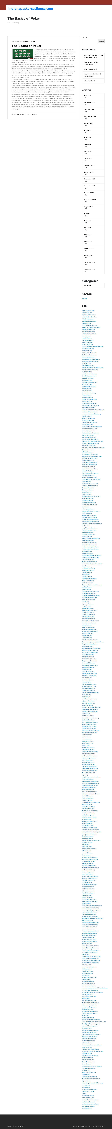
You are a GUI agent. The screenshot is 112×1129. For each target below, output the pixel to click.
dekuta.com (85, 975)
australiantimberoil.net (89, 437)
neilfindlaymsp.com (88, 815)
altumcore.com (86, 851)
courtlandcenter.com (88, 813)
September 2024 (90, 116)
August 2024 (88, 123)
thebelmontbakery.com (89, 355)
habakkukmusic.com (88, 893)
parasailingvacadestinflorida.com (92, 1051)
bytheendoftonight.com (89, 610)
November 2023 (89, 186)
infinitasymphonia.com (89, 684)
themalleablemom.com (89, 724)
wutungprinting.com (88, 764)
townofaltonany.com (88, 773)
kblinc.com (85, 507)
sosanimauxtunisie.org (89, 393)
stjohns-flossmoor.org (89, 787)
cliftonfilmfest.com (88, 471)
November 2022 (89, 269)
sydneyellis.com (87, 551)
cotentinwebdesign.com (89, 429)
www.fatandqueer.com (89, 927)
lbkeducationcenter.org (89, 578)
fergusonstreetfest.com (89, 1036)
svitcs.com (85, 844)
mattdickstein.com (88, 886)
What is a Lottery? (90, 69)
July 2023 (87, 214)
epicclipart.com (87, 384)
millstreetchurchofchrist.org (90, 1049)
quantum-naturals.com (89, 1032)
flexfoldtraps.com (87, 920)
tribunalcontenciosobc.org (90, 650)
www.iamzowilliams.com (90, 990)
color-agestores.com (88, 599)
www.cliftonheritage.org (89, 952)
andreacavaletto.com (88, 593)
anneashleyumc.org (88, 929)
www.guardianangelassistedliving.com (94, 1022)
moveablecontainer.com (89, 422)
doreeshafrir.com (87, 705)
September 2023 (90, 200)
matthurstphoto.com (88, 1041)
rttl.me (84, 1093)
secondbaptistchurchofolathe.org (92, 1083)
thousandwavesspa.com (90, 810)
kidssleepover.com (88, 348)
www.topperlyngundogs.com (91, 910)
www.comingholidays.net (90, 631)
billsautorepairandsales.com (90, 1030)
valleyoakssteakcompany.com (91, 832)
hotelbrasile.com (87, 416)
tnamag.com (86, 855)
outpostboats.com (88, 608)
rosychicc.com (86, 606)
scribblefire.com (87, 587)
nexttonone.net (87, 895)
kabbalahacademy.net (89, 530)
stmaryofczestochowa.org (90, 718)
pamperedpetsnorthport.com (91, 511)
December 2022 (89, 262)
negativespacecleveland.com (91, 777)
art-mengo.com (87, 739)
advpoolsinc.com (87, 825)
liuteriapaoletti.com (88, 779)
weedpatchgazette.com (89, 505)
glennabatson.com (88, 656)
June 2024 (87, 137)
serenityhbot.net (87, 897)
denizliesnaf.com (87, 838)
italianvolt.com (86, 494)
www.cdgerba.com (88, 1017)
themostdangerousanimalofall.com (93, 642)
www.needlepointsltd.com (90, 946)
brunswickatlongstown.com (90, 730)
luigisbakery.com (87, 969)
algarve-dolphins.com (89, 758)
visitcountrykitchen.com (89, 756)
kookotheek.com (87, 401)
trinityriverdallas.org (88, 580)
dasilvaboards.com (88, 654)
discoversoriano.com (88, 627)
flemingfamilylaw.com (89, 1072)
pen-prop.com (86, 903)
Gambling (87, 285)
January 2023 (88, 255)
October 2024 (89, 109)
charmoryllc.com (87, 635)
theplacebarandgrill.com (89, 821)
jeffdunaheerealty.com (89, 914)
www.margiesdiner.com (89, 941)
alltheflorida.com (87, 1043)
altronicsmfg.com (87, 342)
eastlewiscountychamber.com (91, 648)
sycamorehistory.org (88, 984)
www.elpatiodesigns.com (90, 1011)
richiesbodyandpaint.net (89, 317)
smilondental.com (87, 532)
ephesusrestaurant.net (89, 1005)
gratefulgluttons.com (88, 614)
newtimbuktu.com (87, 340)
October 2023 (89, 193)
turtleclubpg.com (87, 804)
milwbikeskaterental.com (90, 768)
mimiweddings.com (88, 1097)
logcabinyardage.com (88, 880)
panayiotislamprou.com (89, 403)
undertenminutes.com (89, 334)
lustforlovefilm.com (88, 680)
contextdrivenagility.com (89, 711)
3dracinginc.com (87, 637)
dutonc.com (85, 745)
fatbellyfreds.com (87, 1009)
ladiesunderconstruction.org (90, 433)
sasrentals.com (87, 536)
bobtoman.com (87, 391)
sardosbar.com (86, 492)
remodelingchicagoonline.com (91, 956)
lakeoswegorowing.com (89, 1076)
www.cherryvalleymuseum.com (92, 426)
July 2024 (87, 130)
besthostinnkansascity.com (90, 1100)
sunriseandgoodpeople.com (90, 781)
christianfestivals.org (88, 754)
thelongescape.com (88, 747)
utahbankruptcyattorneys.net (91, 479)
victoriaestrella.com (88, 808)
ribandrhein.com (87, 572)
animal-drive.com (87, 853)
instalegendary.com (88, 365)
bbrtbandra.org (87, 380)
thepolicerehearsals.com (89, 644)
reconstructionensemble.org (90, 794)
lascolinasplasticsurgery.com (91, 950)
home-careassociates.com (90, 591)
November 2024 (89, 102)
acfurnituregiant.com (88, 331)
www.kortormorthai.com (90, 924)
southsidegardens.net (89, 996)
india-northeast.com (88, 460)
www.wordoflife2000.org (90, 483)
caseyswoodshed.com (89, 834)
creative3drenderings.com (90, 876)
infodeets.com (86, 323)
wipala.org (85, 602)
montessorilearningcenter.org (91, 1034)
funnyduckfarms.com (88, 1062)
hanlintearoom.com (88, 1060)
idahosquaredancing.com (90, 486)
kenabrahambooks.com (89, 673)
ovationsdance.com (88, 570)
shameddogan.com (88, 872)
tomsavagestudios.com (89, 561)
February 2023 (89, 248)
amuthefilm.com (87, 678)
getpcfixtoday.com (88, 378)
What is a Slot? (89, 81)
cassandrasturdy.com (88, 618)
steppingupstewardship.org (90, 962)
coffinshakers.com (88, 716)
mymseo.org (86, 1085)
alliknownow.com (87, 646)
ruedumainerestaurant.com (90, 692)
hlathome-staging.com (89, 545)
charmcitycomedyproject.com (91, 707)
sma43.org (85, 954)
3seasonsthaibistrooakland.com (92, 585)
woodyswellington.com (89, 1007)
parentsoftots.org (87, 874)
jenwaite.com (86, 1064)
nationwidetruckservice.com (91, 802)
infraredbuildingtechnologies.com (92, 441)
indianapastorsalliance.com (90, 829)
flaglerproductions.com (89, 661)
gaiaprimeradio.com (88, 741)
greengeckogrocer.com (89, 542)
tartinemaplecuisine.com (89, 732)
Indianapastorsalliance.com (17, 8)
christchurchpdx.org (88, 671)
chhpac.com (86, 1087)
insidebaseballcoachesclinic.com (92, 1045)
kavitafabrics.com (87, 796)
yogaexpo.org (86, 589)
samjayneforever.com (89, 1038)
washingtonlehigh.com (89, 967)
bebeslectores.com (88, 435)
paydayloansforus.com (89, 353)
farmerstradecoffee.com (89, 878)
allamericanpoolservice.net (90, 557)
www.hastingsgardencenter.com (92, 992)
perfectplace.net (87, 583)
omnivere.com (86, 336)
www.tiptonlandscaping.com (91, 960)
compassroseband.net (89, 848)
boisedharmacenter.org (89, 597)
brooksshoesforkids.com (89, 857)
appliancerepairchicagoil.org (90, 361)
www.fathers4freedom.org (90, 908)
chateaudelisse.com (88, 407)
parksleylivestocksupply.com (91, 595)
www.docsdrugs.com (88, 939)
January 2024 (88, 172)
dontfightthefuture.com (89, 464)
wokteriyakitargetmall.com (90, 547)
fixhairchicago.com (88, 836)
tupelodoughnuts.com (89, 515)
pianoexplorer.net (87, 994)
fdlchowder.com (87, 943)
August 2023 (88, 207)
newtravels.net (87, 350)
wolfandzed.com (87, 973)
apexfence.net (86, 1108)
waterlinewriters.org (88, 870)
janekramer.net (87, 735)
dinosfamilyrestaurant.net (90, 439)
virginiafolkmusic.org (88, 568)
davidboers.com (87, 882)
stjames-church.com (88, 701)
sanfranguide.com (87, 633)
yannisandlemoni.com (89, 502)
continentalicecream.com (90, 665)
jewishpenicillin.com (88, 559)
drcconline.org (86, 819)
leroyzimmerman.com (88, 1068)
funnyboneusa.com (88, 789)
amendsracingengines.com (90, 922)
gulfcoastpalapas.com (89, 865)
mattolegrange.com (88, 749)
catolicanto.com (87, 576)
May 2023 (87, 227)
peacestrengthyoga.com (89, 916)
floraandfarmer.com (88, 450)
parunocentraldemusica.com (91, 1019)
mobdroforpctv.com (88, 616)
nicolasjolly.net (86, 682)
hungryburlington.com (89, 728)
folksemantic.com (87, 490)
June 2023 (87, 220)
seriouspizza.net (87, 846)
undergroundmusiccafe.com (90, 1104)
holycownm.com (87, 800)
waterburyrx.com (87, 823)
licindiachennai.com (88, 319)
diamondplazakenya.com (90, 1026)
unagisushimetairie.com (89, 374)
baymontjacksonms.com (89, 770)
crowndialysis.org (87, 553)
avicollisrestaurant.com (89, 817)
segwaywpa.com (87, 863)
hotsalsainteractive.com (89, 325)
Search (84, 37)
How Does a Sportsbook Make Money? (92, 75)
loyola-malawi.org (87, 604)
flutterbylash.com (87, 1057)
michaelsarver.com (88, 540)
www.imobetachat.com (89, 884)
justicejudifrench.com (88, 720)
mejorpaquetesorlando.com (90, 521)
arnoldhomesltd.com (88, 467)
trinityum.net (86, 998)
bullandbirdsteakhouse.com (90, 948)
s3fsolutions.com (87, 452)
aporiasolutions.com (88, 861)
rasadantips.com (87, 338)
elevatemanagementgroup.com (92, 1066)
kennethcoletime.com (89, 726)
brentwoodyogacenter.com (90, 958)
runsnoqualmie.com (88, 937)
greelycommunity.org (88, 690)
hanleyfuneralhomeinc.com (90, 519)
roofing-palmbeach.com (89, 462)
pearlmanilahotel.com (88, 386)
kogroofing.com (87, 395)
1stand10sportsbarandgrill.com (92, 523)
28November (20, 114)
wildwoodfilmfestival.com (90, 412)
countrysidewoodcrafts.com (91, 359)
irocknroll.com (86, 481)
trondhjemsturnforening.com (91, 1024)
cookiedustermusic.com (89, 791)
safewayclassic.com (88, 357)
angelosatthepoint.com (89, 827)
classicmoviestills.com (89, 623)
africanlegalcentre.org (89, 686)
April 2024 (87, 151)
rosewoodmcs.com (88, 981)
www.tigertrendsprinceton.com (92, 905)
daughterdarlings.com (89, 321)
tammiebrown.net (87, 743)
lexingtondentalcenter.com (90, 549)
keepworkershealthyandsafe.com (92, 367)
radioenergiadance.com (89, 399)
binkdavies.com (87, 669)
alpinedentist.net (87, 397)
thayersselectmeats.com (90, 859)
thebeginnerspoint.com (89, 629)
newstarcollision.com (88, 534)
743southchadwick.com (89, 458)
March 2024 (88, 158)
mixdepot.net (86, 979)
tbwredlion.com (87, 1028)
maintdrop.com (86, 388)
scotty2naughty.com (88, 703)
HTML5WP (101, 1126)
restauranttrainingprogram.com (91, 555)
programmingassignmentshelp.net (92, 346)
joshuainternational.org (89, 899)
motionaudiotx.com (88, 1091)
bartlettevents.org (88, 420)
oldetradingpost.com (88, 431)
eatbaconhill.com (87, 344)
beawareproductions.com (90, 709)
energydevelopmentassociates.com (93, 448)
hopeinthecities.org (88, 612)
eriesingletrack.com (88, 509)
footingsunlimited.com (89, 935)
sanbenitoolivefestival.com (90, 621)
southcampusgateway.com (90, 405)
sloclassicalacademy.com (90, 652)
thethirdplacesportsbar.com (90, 1003)
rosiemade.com (87, 513)
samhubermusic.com (88, 1106)
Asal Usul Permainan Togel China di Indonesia (93, 56)
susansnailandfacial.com (89, 901)
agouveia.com (86, 1081)
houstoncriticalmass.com (89, 640)
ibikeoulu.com (86, 713)
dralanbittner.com (87, 500)
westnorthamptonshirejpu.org (91, 414)
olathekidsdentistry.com (89, 517)
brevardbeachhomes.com (90, 454)
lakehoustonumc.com (88, 891)
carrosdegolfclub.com (88, 445)
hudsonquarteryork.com (89, 1013)
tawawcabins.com (88, 488)
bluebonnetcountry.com (89, 382)
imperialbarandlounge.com (90, 473)
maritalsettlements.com (89, 766)
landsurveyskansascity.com (90, 931)
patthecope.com (87, 842)
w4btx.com (85, 526)
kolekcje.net (86, 574)
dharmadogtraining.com (89, 1089)
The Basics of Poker (26, 46)
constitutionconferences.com (91, 840)
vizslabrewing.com (88, 498)
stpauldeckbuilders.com (89, 933)
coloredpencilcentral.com (90, 469)
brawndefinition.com (88, 663)
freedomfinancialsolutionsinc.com (92, 918)
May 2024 (87, 144)
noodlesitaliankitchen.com (90, 369)
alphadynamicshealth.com (90, 1055)
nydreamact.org (87, 372)
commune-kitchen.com (89, 675)
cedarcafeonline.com (88, 329)
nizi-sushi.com (86, 737)
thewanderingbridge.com (90, 722)
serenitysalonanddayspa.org (91, 327)
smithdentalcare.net (88, 1102)
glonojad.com (86, 697)
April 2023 (87, 234)
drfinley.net (85, 1070)
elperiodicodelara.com (89, 315)
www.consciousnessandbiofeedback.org (95, 988)
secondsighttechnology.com (91, 538)
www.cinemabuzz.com (89, 977)
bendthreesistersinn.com (90, 785)
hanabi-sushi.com (87, 971)
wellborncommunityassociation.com (93, 410)
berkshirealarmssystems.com (91, 496)
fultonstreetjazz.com (88, 418)
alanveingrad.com (87, 760)
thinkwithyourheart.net (89, 477)
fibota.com (85, 1015)
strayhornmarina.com (88, 659)
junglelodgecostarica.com (90, 751)
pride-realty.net (87, 1053)
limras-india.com (87, 312)
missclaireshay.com (88, 310)
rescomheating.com (88, 1095)
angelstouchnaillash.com (89, 528)
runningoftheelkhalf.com (89, 912)
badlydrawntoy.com (88, 889)
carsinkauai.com (87, 1047)
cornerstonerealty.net (89, 986)
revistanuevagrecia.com (89, 699)
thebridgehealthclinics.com (90, 867)
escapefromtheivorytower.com (92, 456)
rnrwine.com (86, 1074)
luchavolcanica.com (88, 798)
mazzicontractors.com (89, 1000)
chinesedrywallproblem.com (90, 783)
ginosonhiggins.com (88, 762)
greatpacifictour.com (88, 806)
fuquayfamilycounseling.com (91, 1078)
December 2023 (89, 179)
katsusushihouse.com (88, 688)
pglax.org (85, 775)
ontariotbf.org (86, 363)
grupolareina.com (87, 424)
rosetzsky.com (86, 694)
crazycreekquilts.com (88, 667)
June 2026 (87, 95)
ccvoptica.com (86, 965)
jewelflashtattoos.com (89, 376)
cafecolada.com (87, 625)
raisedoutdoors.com (88, 475)
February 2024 (89, 165)
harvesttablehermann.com (90, 443)
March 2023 (88, 241)
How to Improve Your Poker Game (91, 63)
